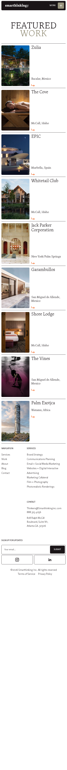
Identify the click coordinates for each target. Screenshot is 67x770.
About (4, 463)
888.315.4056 (34, 512)
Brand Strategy (35, 454)
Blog (3, 468)
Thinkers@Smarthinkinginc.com (44, 508)
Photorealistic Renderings (40, 486)
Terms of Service (26, 574)
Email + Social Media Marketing (43, 463)
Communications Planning (41, 459)
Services (5, 454)
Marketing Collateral (37, 477)
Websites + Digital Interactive (42, 468)
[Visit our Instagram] (17, 559)
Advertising (33, 473)
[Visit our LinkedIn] (50, 559)
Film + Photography (37, 482)
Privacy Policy (45, 574)
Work (4, 459)
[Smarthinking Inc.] (17, 5)
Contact (5, 473)
